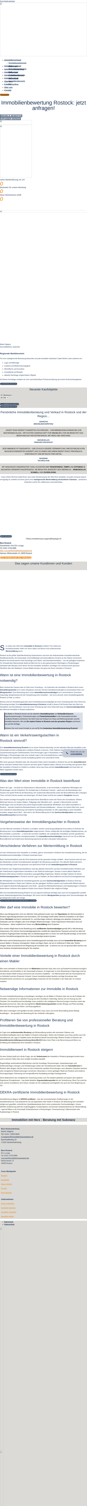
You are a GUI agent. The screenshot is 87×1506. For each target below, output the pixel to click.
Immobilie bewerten (8, 1208)
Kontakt (7, 84)
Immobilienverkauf (12, 60)
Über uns (8, 81)
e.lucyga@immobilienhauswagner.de (15, 1158)
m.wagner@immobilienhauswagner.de (17, 1137)
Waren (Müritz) (6, 1184)
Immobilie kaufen (7, 1216)
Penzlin (4, 1188)
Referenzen (13, 72)
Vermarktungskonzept (17, 63)
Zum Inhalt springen (7, 1)
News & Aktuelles (7, 1204)
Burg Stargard (6, 1193)
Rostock (4, 1176)
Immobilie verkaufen (8, 1212)
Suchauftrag (13, 84)
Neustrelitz (5, 1180)
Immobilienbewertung (14, 75)
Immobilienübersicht (16, 81)
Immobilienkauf (11, 78)
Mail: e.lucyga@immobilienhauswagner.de (16, 551)
